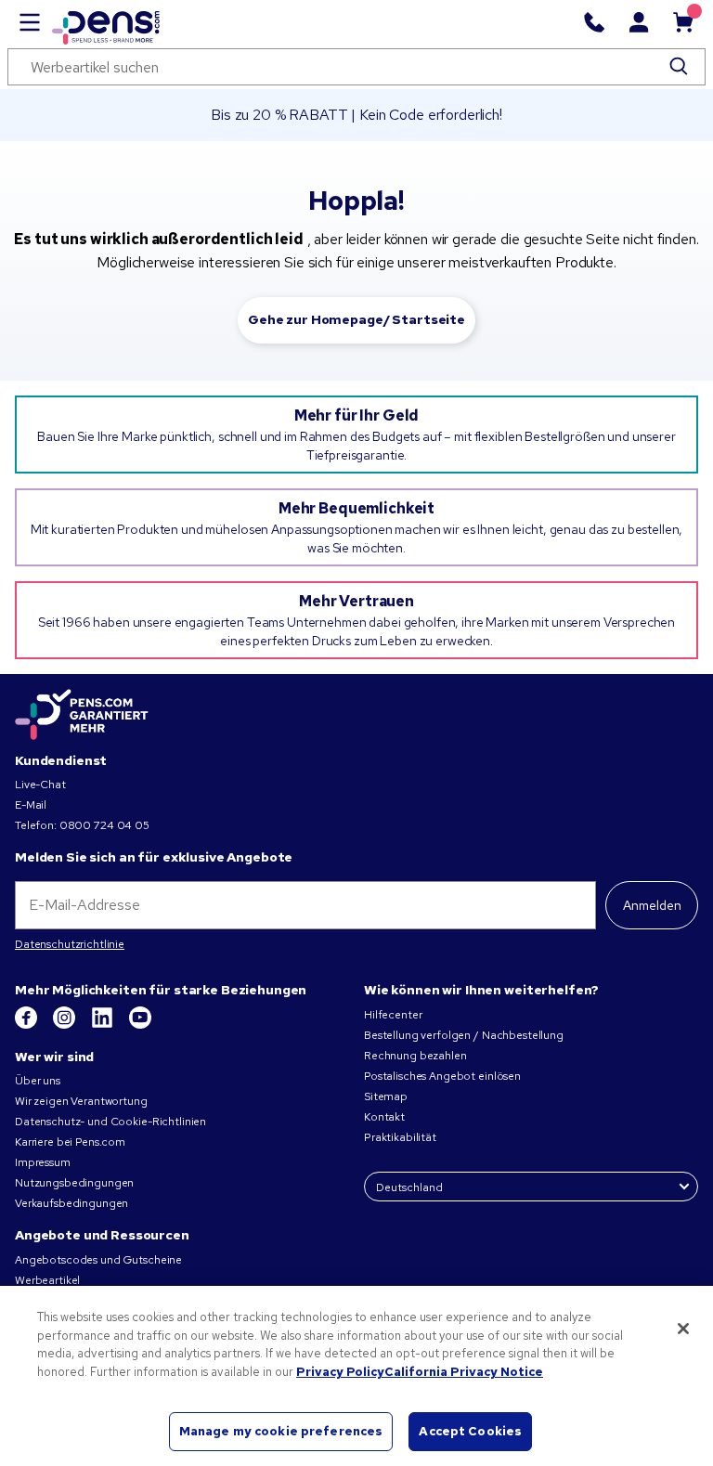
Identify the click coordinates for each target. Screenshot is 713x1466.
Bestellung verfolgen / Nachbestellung (464, 1035)
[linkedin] (103, 1025)
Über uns (37, 1080)
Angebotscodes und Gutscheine (98, 1259)
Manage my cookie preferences (281, 1431)
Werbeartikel (47, 1280)
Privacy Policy (340, 1372)
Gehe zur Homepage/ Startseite (356, 319)
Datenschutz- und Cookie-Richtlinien (110, 1121)
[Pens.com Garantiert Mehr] (82, 715)
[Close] (683, 1328)
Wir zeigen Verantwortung (81, 1101)
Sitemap (386, 1096)
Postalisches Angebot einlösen (442, 1076)
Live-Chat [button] (40, 784)
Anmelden (652, 905)
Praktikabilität (400, 1137)
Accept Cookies (470, 1431)
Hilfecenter (392, 1014)
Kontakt (384, 1116)
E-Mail (30, 805)
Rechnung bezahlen (415, 1055)
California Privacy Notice (463, 1372)
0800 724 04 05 (104, 825)
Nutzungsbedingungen (74, 1182)
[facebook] (27, 1025)
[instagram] (65, 1025)
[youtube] (140, 1025)
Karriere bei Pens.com (70, 1142)
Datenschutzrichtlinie (69, 944)
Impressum (43, 1162)
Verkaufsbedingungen (71, 1203)
